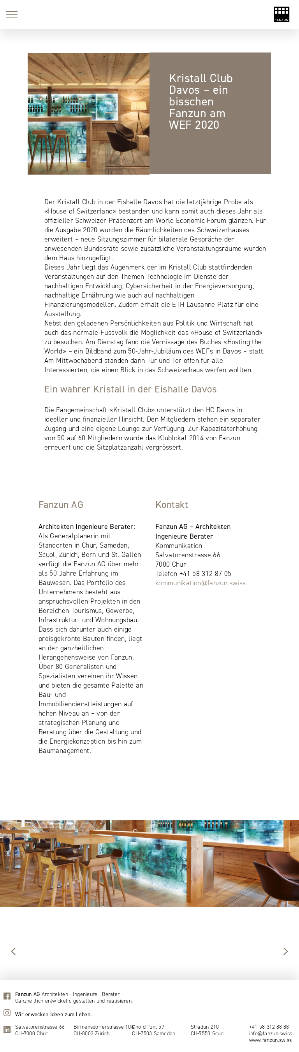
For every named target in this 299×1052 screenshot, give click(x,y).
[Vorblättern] (13, 952)
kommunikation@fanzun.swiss (200, 583)
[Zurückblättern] (286, 952)
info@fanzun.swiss (270, 1033)
